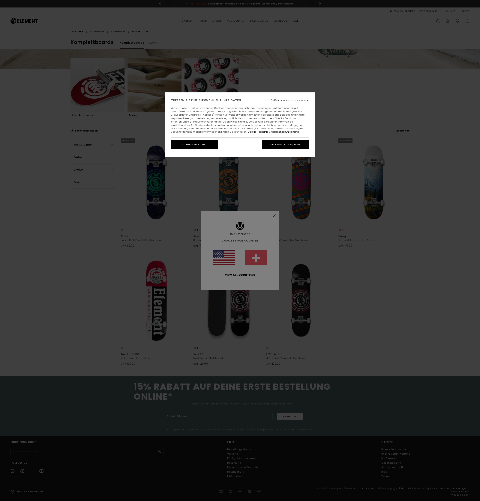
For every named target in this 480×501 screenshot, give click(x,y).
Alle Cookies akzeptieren (286, 144)
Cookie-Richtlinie (258, 132)
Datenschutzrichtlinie (287, 132)
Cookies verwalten (194, 144)
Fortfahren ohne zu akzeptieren (289, 100)
